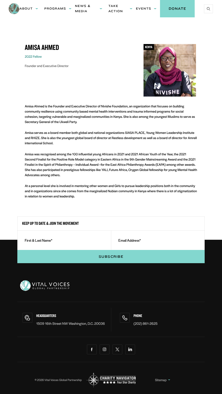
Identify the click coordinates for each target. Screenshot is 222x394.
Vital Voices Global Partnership (63, 380)
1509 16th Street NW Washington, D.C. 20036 (70, 323)
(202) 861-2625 (146, 323)
